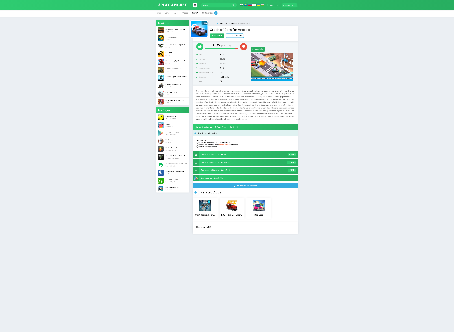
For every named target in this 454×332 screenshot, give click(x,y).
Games (168, 13)
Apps (177, 13)
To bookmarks (236, 36)
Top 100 (195, 13)
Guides (185, 13)
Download (218, 36)
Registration (273, 5)
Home (158, 13)
